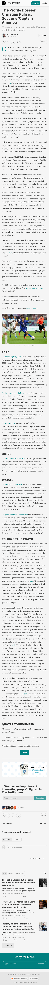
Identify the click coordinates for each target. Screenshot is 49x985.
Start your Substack (20, 978)
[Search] (45, 873)
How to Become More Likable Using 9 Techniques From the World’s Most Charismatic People (18, 904)
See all (6, 945)
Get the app (34, 978)
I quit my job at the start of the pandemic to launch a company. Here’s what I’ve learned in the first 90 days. (18, 927)
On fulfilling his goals (11, 356)
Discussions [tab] (19, 873)
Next (41, 823)
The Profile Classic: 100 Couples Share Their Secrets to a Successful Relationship (19, 882)
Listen (44, 35)
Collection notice (36, 974)
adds (13, 645)
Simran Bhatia (32, 308)
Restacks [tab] (17, 839)
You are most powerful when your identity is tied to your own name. (18, 933)
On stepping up (8, 423)
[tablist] (12, 839)
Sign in (44, 3)
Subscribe (35, 3)
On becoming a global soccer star (16, 393)
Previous (9, 823)
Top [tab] (4, 873)
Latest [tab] (10, 873)
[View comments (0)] (13, 42)
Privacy (22, 974)
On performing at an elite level (15, 514)
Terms (28, 974)
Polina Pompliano (13, 34)
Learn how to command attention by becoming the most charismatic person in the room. (18, 911)
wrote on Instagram (34, 288)
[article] (24, 888)
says (3, 638)
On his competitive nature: (13, 458)
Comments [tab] (7, 839)
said (9, 82)
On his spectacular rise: (12, 484)
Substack (15, 982)
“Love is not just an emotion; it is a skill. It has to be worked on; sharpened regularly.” (19, 889)
